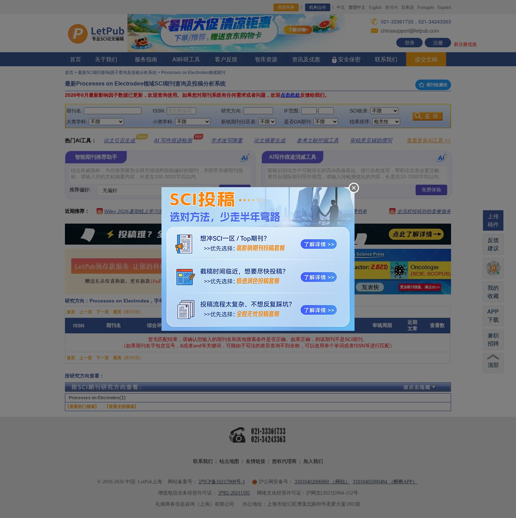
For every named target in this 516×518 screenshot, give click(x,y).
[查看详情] (258, 258)
